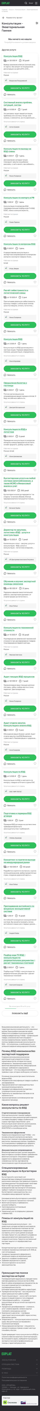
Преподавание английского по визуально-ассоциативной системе (19, 909)
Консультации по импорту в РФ (19, 197)
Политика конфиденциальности (14, 1377)
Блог (31, 3)
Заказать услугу (20, 88)
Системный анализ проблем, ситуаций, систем (18, 103)
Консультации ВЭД (13, 56)
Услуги (11, 9)
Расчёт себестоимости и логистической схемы (16, 291)
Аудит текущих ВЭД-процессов (19, 676)
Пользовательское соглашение (14, 1380)
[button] (20, 1360)
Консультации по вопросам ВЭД (19, 244)
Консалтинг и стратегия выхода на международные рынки (19, 861)
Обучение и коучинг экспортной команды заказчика (20, 582)
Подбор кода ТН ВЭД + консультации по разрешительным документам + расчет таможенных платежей (19, 959)
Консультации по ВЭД (14, 772)
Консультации (20, 9)
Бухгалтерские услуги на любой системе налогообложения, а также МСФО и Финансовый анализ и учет (19, 482)
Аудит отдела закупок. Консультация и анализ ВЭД (17, 724)
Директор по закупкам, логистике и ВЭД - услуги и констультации (17, 532)
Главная (5, 9)
